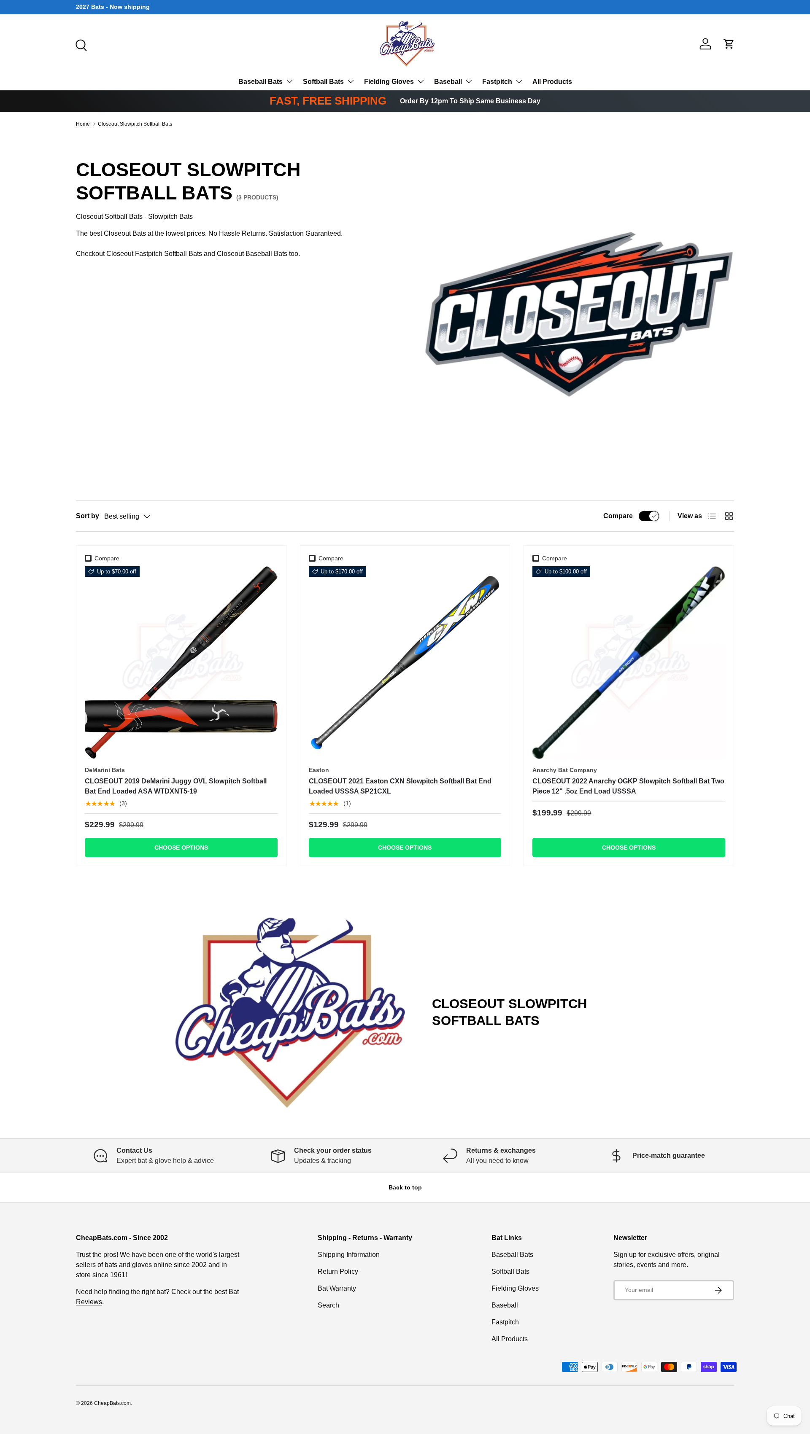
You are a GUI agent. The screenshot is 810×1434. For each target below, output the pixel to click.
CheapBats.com (112, 1403)
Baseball (448, 81)
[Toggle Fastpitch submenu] (519, 81)
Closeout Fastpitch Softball (146, 253)
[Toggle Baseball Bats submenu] (289, 81)
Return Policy (338, 1271)
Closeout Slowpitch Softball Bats (135, 124)
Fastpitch (497, 81)
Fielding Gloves (389, 81)
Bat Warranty (337, 1288)
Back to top (405, 1187)
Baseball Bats (260, 81)
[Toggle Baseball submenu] (469, 81)
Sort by (87, 515)
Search (328, 1305)
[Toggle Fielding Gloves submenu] (421, 81)
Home (83, 124)
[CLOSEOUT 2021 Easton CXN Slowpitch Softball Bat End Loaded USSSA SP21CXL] (405, 662)
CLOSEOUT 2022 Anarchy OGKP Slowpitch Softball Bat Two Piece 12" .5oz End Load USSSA (628, 786)
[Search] (80, 44)
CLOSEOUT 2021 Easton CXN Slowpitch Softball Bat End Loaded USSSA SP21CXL (400, 786)
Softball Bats (323, 81)
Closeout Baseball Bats (252, 253)
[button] (729, 44)
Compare (618, 515)
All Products (552, 81)
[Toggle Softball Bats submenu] (351, 81)
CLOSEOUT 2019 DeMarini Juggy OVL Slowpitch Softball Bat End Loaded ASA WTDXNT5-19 (176, 786)
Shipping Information (349, 1254)
